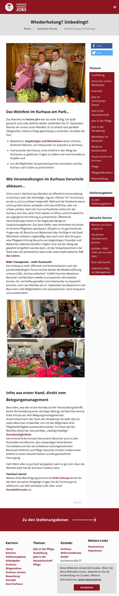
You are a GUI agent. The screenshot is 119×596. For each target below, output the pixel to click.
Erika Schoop (61, 478)
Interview (96, 91)
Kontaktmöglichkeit (18, 434)
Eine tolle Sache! (100, 262)
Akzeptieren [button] (86, 587)
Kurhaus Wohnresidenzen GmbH (71, 552)
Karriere (11, 553)
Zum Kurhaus (14, 584)
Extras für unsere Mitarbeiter (101, 83)
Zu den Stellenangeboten (101, 201)
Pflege (95, 166)
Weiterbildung (99, 178)
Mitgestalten (14, 568)
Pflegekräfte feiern (102, 172)
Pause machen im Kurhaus (101, 158)
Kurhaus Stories (47, 28)
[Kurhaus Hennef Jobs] (15, 7)
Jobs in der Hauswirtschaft (100, 112)
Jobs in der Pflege (101, 121)
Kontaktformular (17, 489)
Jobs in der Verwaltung (98, 128)
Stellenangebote (16, 556)
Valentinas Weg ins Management (101, 270)
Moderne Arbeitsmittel (99, 148)
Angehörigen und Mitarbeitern (44, 141)
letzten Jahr (33, 119)
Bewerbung (13, 576)
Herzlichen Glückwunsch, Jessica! (99, 238)
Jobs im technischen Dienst (98, 101)
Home (27, 28)
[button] (101, 46)
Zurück (77, 502)
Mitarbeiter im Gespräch (99, 138)
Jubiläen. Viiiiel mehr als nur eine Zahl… (101, 252)
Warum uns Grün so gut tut (101, 226)
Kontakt (11, 580)
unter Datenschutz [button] (89, 579)
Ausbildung (98, 75)
